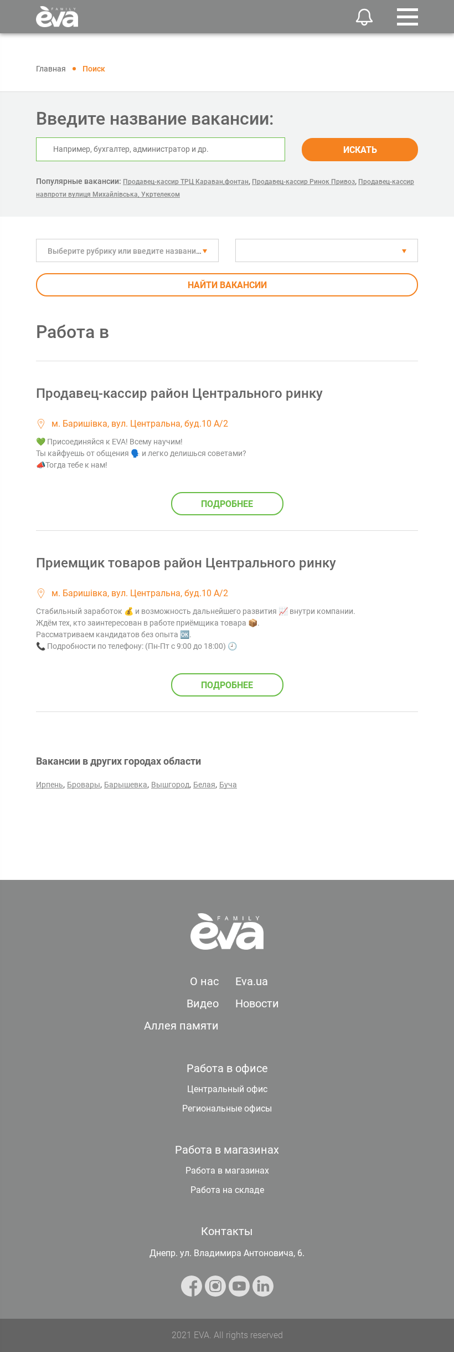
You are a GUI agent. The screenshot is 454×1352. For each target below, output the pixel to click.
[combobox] (127, 250)
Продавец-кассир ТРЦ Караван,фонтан (186, 182)
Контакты (227, 1231)
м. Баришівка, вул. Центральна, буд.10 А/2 (139, 423)
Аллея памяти (181, 1025)
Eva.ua (251, 981)
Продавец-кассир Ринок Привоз (303, 182)
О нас (204, 981)
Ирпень (49, 784)
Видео (203, 1003)
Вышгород (170, 784)
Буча (228, 784)
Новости (257, 1003)
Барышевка (125, 784)
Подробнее (227, 504)
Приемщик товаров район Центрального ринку (186, 563)
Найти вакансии (227, 285)
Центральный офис (227, 1089)
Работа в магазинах (227, 1170)
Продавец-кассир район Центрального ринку (179, 393)
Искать (360, 150)
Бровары (83, 784)
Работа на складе (227, 1190)
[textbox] (127, 251)
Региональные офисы (227, 1108)
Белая (204, 784)
